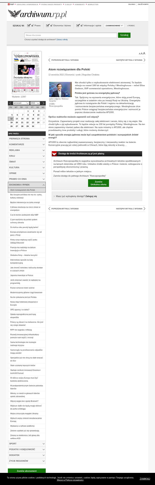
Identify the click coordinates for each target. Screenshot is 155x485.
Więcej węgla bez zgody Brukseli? (24, 401)
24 (38, 122)
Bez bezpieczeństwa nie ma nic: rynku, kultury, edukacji (26, 196)
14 (22, 119)
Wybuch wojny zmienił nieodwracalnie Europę (26, 419)
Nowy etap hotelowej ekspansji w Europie (24, 303)
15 (27, 119)
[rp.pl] (11, 4)
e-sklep (68, 4)
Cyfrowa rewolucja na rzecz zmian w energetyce (25, 208)
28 (22, 126)
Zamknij (145, 479)
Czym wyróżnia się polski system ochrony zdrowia (23, 221)
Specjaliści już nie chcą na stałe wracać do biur (26, 359)
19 (11, 122)
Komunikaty (80, 4)
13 (17, 119)
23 (33, 122)
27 (17, 126)
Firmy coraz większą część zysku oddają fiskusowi (23, 241)
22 (27, 122)
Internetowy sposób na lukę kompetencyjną (21, 261)
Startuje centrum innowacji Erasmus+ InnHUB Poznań (25, 371)
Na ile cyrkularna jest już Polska (23, 297)
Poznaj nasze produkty (51, 4)
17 (38, 119)
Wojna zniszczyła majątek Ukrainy (24, 414)
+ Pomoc (131, 26)
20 (17, 122)
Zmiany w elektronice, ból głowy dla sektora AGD (25, 437)
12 (11, 119)
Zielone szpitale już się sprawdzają (24, 431)
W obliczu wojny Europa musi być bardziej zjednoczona (24, 379)
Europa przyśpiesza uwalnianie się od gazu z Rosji (26, 233)
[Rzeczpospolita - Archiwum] (37, 14)
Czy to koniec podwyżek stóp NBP (24, 215)
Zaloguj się (76, 196)
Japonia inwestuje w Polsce (21, 275)
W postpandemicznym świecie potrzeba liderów (26, 387)
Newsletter (93, 4)
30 (33, 126)
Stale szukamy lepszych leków (22, 365)
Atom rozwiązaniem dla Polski (22, 190)
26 (11, 126)
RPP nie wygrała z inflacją (21, 330)
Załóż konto (143, 4)
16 (33, 119)
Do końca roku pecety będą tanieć (24, 227)
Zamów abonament (27, 471)
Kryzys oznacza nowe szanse (22, 288)
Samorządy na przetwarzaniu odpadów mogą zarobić (26, 351)
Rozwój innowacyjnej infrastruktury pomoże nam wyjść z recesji (24, 336)
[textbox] (71, 35)
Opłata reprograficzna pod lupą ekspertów (23, 315)
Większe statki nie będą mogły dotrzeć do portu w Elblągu (26, 407)
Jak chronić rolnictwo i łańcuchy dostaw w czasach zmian (26, 269)
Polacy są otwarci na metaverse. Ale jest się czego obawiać (26, 323)
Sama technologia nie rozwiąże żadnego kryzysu (23, 343)
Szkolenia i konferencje (27, 4)
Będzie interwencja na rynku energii (25, 202)
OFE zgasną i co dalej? (19, 310)
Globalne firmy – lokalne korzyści (23, 255)
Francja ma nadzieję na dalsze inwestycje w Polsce (23, 249)
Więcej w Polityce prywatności (70, 480)
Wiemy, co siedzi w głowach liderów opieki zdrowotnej (25, 394)
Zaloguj (131, 4)
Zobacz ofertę (62, 40)
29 (27, 126)
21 (22, 122)
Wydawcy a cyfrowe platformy (22, 426)
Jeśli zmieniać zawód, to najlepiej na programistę (25, 281)
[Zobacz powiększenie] (60, 89)
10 (38, 115)
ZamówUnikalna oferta (98, 183)
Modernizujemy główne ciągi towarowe (26, 292)
